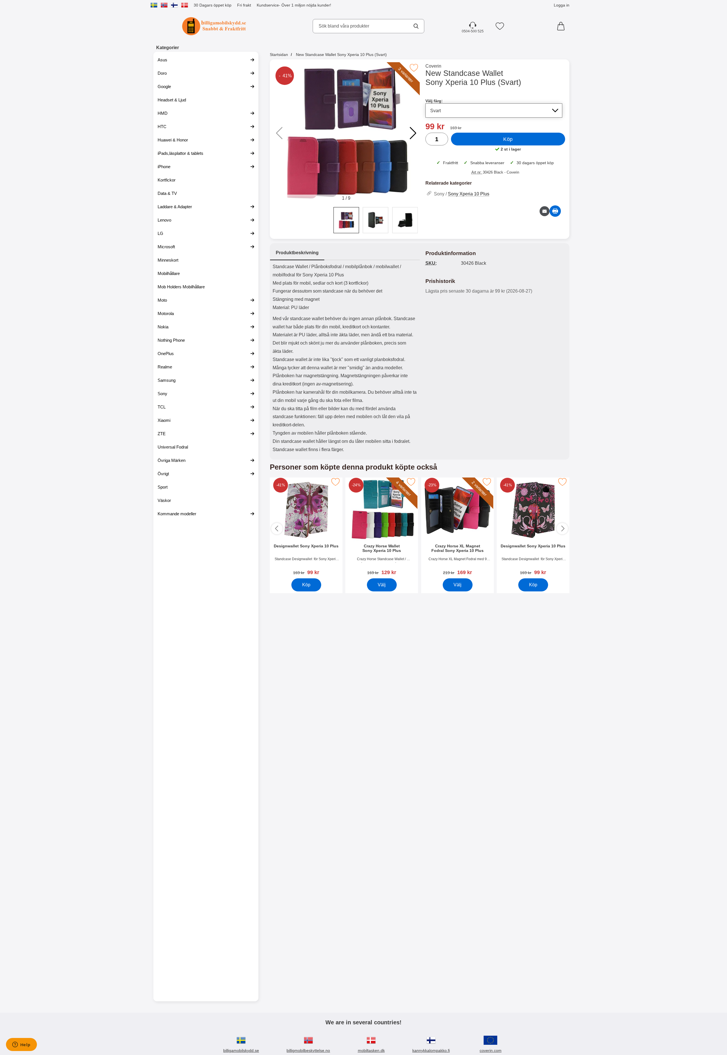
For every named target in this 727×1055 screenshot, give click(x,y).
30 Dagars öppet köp (212, 5)
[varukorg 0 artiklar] (562, 26)
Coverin (433, 66)
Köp (508, 139)
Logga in (561, 5)
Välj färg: (434, 101)
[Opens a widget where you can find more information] (21, 1045)
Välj (382, 584)
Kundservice (268, 5)
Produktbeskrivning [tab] (297, 252)
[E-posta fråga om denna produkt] (545, 211)
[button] (413, 133)
